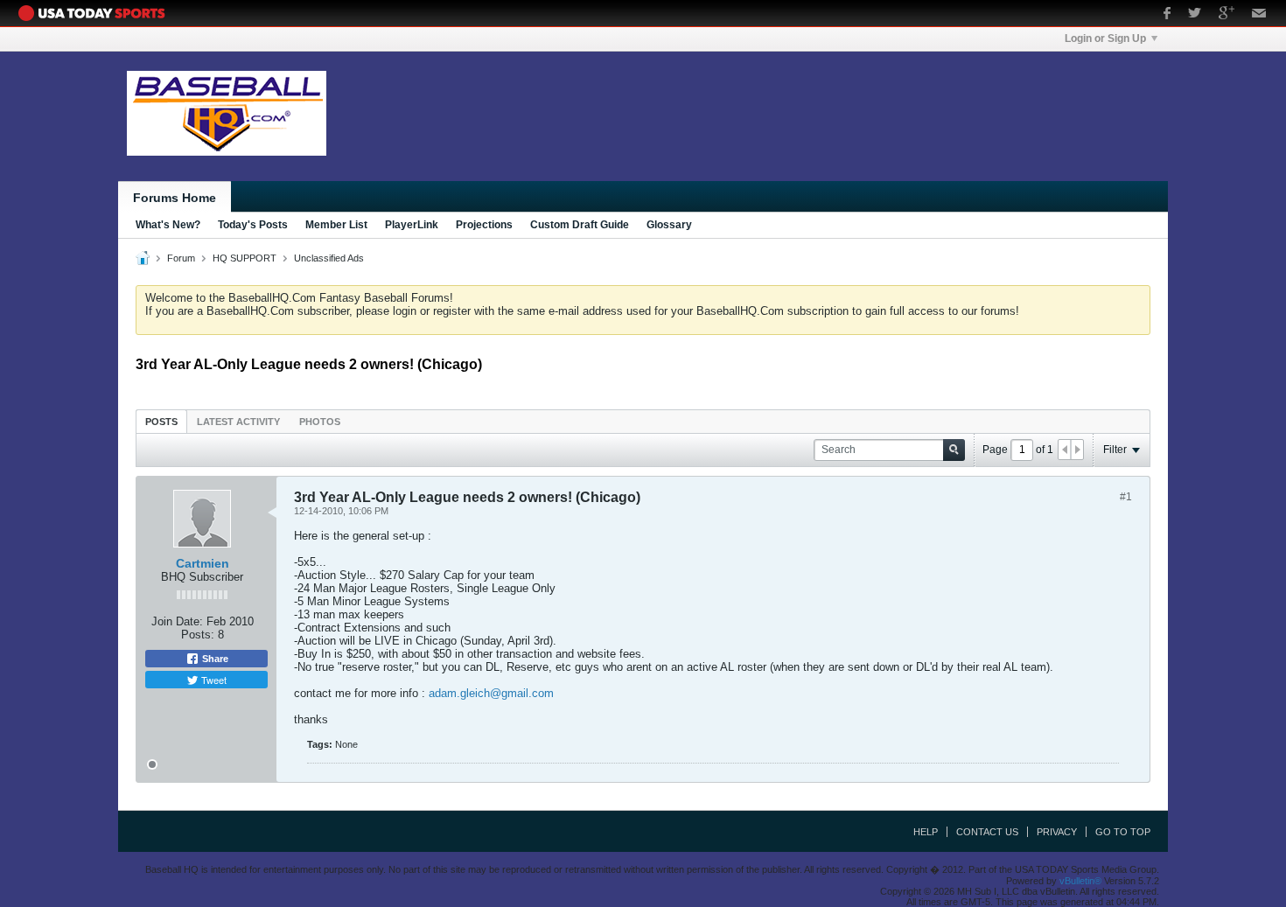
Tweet (213, 680)
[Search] (954, 450)
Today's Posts (253, 225)
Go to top (1122, 832)
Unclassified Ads (329, 258)
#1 (1126, 497)
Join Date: (177, 621)
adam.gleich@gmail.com (491, 693)
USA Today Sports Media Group (96, 13)
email (1259, 15)
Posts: (197, 634)
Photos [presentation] (319, 421)
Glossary (669, 225)
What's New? (168, 225)
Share (213, 658)
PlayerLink (411, 225)
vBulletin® (1080, 881)
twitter (1194, 15)
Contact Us (987, 832)
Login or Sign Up (1105, 38)
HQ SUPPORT (244, 258)
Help (925, 832)
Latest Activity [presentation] (238, 421)
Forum (181, 258)
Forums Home (174, 198)
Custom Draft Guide (579, 225)
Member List (336, 225)
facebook (1167, 15)
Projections (484, 225)
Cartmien (202, 563)
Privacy (1057, 832)
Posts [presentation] (161, 421)
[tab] (161, 421)
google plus (1226, 15)
